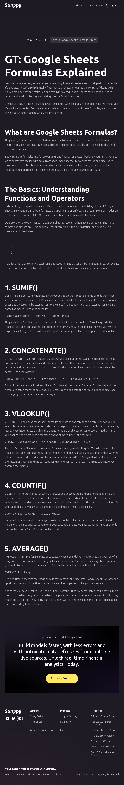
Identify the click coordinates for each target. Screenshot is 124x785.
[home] (13, 5)
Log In (63, 730)
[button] (76, 5)
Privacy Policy (36, 716)
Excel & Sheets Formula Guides (102, 753)
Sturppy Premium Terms (41, 730)
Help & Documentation (102, 735)
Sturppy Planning (68, 716)
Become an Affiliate (101, 741)
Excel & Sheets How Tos (103, 746)
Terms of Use (35, 721)
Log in (113, 5)
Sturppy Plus (66, 721)
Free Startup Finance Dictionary (101, 723)
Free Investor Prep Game (103, 730)
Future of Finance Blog (102, 716)
